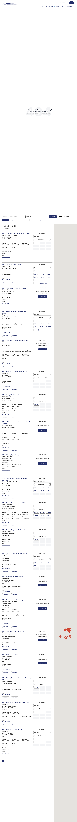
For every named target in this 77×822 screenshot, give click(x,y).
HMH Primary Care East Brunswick (13, 631)
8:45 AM (36, 277)
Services (57, 6)
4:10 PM (42, 487)
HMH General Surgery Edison (11, 265)
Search (52, 216)
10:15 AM (42, 326)
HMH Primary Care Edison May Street (14, 288)
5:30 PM (42, 490)
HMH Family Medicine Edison (11, 395)
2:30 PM (42, 742)
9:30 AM (36, 280)
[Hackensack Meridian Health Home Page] (9, 3)
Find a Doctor (44, 6)
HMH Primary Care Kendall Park (12, 729)
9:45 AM (42, 280)
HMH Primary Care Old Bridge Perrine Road (16, 702)
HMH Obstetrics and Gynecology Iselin (14, 600)
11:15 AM (36, 739)
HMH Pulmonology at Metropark (12, 576)
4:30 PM (48, 487)
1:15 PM (42, 562)
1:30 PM (48, 515)
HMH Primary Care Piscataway (12, 455)
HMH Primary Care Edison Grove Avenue (15, 340)
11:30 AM (42, 739)
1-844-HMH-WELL (70, 6)
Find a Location (51, 6)
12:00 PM (36, 243)
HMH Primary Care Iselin (10, 654)
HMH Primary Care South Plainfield (13, 503)
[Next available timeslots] (50, 239)
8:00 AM (36, 274)
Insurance (35, 220)
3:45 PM (42, 381)
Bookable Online (25, 220)
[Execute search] (57, 3)
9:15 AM (48, 277)
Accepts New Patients (15, 220)
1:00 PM (42, 515)
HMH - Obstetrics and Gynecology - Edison (16, 233)
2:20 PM (36, 404)
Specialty (42, 220)
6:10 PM (48, 490)
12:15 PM (42, 712)
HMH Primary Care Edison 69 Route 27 (14, 371)
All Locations (5, 220)
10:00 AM (48, 280)
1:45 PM (36, 565)
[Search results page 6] (13, 761)
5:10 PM (36, 490)
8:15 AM (42, 274)
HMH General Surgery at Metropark (13, 530)
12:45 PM (36, 515)
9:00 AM (42, 277)
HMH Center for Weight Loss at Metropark (15, 553)
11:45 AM (48, 739)
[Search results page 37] (15, 761)
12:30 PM (48, 512)
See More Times (43, 283)
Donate (63, 6)
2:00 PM (36, 381)
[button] (60, 636)
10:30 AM (48, 326)
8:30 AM (48, 274)
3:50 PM (36, 487)
